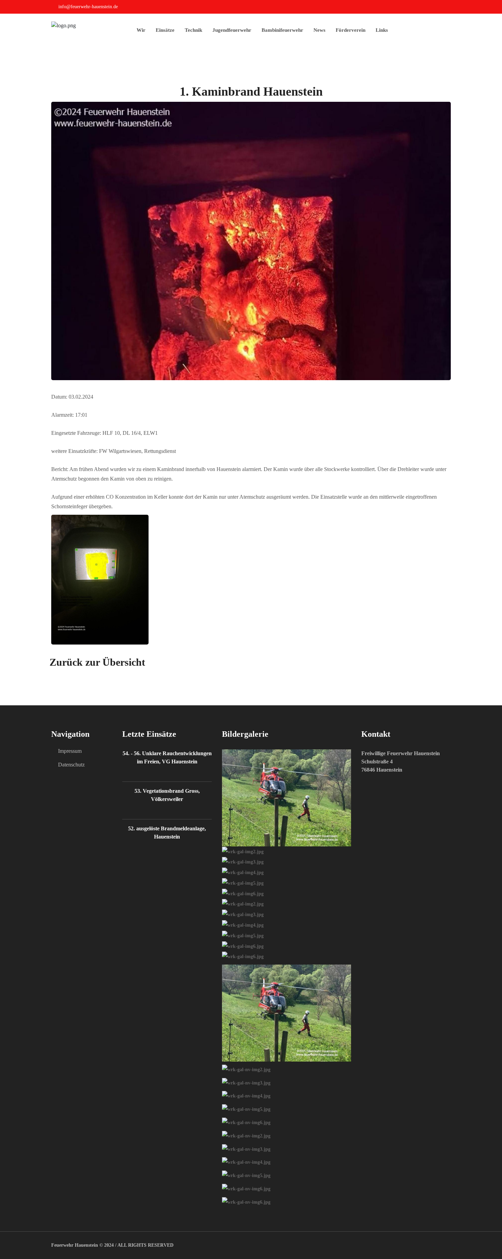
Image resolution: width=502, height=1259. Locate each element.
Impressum (70, 751)
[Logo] (63, 25)
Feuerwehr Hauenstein (74, 1245)
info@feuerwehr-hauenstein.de (88, 6)
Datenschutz (71, 764)
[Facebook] (449, 7)
